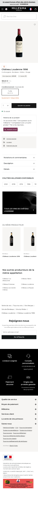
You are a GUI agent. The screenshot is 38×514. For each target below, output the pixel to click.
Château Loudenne (27, 284)
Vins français (28, 305)
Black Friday (14, 445)
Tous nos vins (17, 305)
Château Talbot (26, 278)
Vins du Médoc (21, 309)
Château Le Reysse (27, 288)
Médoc (22, 72)
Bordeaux (15, 72)
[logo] (19, 9)
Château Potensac (8, 284)
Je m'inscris (19, 337)
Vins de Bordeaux (8, 309)
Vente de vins (6, 305)
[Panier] (35, 9)
